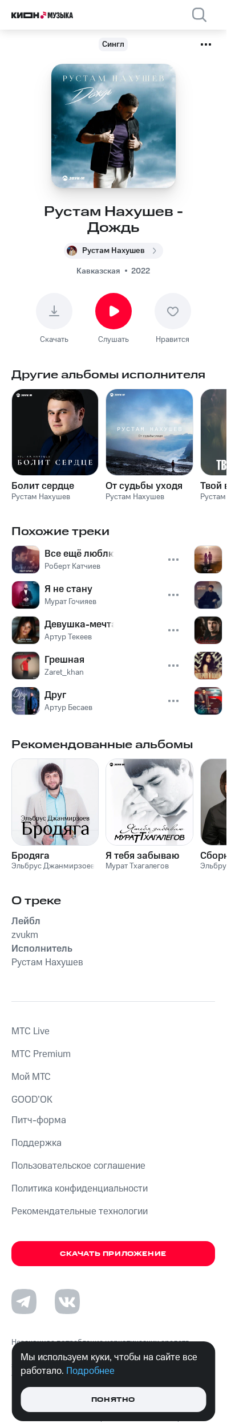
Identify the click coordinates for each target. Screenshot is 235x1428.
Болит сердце (42, 486)
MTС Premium (41, 1054)
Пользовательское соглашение (78, 1166)
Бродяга (30, 856)
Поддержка (36, 1143)
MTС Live (30, 1031)
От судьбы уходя (144, 486)
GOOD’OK (31, 1100)
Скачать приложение (113, 1254)
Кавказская (98, 271)
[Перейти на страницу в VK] (67, 1301)
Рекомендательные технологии (79, 1211)
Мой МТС (31, 1077)
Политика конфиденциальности (79, 1189)
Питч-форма (38, 1120)
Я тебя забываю (142, 856)
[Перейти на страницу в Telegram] (24, 1301)
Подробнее (90, 1371)
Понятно (113, 1400)
